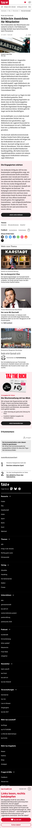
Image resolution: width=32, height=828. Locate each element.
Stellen (3, 583)
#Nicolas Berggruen (13, 225)
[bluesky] (15, 489)
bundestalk (4, 634)
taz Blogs (4, 725)
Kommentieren (13, 230)
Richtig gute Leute (7, 553)
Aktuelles (4, 570)
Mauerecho (4, 647)
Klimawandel (5, 557)
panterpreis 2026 (6, 622)
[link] (2, 7)
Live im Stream (5, 703)
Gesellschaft (5, 510)
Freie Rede (4, 652)
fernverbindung (6, 639)
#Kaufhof (22, 225)
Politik (3, 501)
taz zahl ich (4, 609)
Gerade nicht (22, 789)
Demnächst (4, 695)
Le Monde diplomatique (8, 734)
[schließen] (29, 789)
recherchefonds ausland (8, 613)
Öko (9, 10)
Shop (2, 760)
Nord (2, 527)
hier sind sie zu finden (9, 450)
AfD (2, 544)
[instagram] (19, 489)
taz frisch (4, 673)
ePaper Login (5, 786)
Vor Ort (3, 699)
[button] (29, 2)
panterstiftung (5, 617)
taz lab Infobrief (6, 682)
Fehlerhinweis (22, 230)
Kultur (3, 514)
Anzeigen (4, 764)
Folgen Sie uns (5, 489)
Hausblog (4, 574)
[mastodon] (11, 489)
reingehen (4, 656)
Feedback (4, 777)
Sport (3, 518)
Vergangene (5, 707)
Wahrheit (4, 531)
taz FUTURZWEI (6, 729)
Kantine (3, 755)
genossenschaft (6, 604)
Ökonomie (15, 10)
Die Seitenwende (6, 579)
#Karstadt (4, 225)
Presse (3, 587)
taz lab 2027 (5, 712)
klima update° (5, 643)
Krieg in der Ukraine (7, 549)
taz (5, 484)
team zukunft (5, 669)
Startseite (3, 10)
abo (2, 600)
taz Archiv (4, 738)
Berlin (3, 523)
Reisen (3, 751)
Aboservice (4, 781)
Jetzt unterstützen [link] (16, 215)
